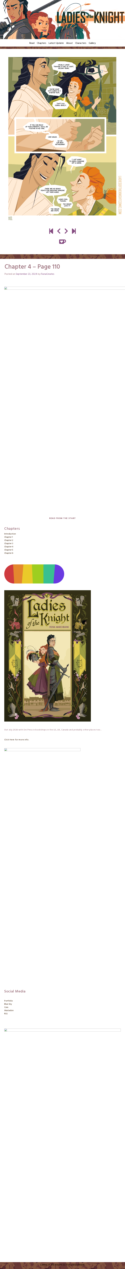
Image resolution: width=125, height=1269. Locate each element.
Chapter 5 (8, 550)
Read (31, 43)
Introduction (10, 534)
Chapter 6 (8, 553)
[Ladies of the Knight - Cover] (51, 231)
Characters (80, 43)
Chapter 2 (8, 540)
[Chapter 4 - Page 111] (62, 138)
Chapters (41, 43)
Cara (6, 1007)
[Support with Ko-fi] (62, 241)
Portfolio (8, 1001)
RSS (6, 1014)
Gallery (92, 43)
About (69, 43)
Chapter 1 (8, 537)
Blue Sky (8, 1004)
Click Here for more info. (16, 740)
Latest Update (56, 43)
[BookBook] (74, 231)
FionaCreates (47, 274)
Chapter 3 (8, 543)
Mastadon (9, 1010)
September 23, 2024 (26, 274)
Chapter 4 (8, 547)
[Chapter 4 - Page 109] (59, 231)
